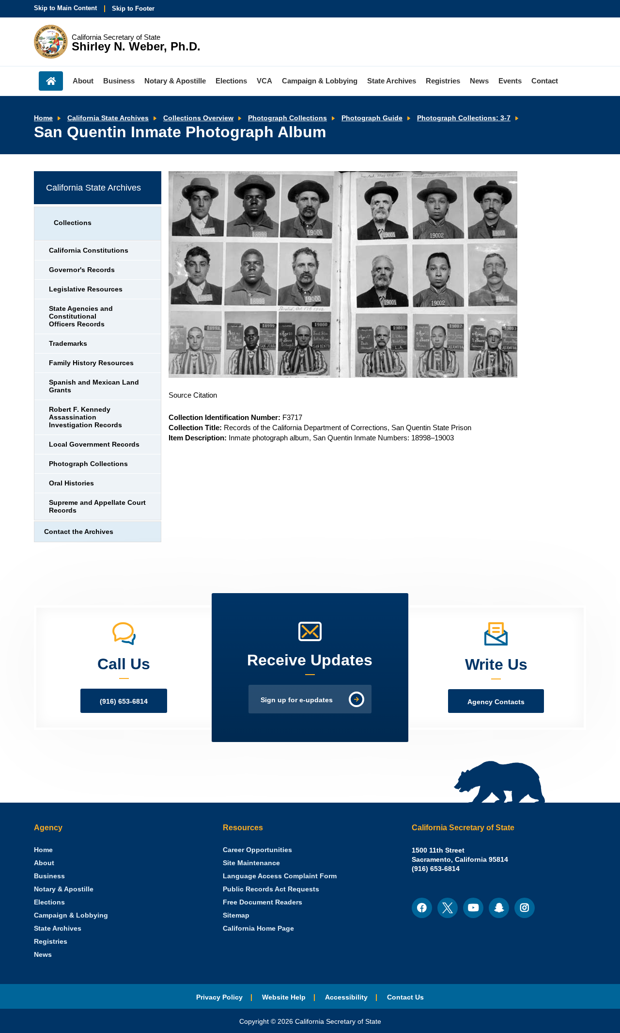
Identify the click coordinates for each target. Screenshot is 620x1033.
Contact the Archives (78, 531)
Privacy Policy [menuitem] (219, 997)
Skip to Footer (133, 8)
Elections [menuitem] (231, 80)
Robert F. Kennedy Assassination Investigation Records (85, 417)
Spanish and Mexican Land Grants (94, 386)
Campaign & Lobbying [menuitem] (319, 80)
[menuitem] (43, 850)
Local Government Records (94, 444)
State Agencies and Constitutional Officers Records (81, 316)
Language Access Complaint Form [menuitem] (280, 876)
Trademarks (68, 343)
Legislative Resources (86, 289)
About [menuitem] (83, 80)
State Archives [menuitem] (391, 80)
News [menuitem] (479, 80)
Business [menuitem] (119, 80)
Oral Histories (71, 483)
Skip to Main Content (65, 8)
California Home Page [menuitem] (258, 928)
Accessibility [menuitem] (346, 997)
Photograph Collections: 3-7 (464, 118)
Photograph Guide (372, 118)
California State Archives (108, 118)
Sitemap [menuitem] (236, 915)
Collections (73, 222)
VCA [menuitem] (264, 80)
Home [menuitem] (51, 81)
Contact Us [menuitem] (405, 997)
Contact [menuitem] (544, 80)
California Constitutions (88, 250)
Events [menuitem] (510, 80)
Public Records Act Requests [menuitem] (271, 889)
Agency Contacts (496, 702)
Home (43, 118)
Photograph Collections (287, 118)
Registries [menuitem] (443, 80)
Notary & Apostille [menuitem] (175, 80)
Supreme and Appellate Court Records (97, 506)
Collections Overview (198, 118)
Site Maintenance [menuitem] (251, 863)
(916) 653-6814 (124, 701)
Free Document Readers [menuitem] (262, 902)
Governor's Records (82, 270)
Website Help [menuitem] (284, 997)
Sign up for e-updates (297, 700)
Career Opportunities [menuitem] (257, 850)
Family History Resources (91, 363)
